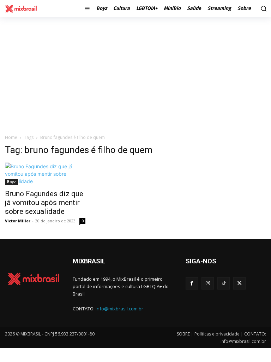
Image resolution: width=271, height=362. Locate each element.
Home (11, 137)
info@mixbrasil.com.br (119, 308)
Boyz (11, 181)
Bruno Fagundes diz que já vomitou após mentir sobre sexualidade (44, 202)
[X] (239, 283)
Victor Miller (17, 220)
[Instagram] (207, 283)
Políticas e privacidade (217, 334)
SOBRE (183, 334)
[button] (263, 8)
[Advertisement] (135, 75)
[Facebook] (192, 283)
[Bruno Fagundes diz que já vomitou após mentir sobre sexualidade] (45, 174)
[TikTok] (223, 283)
